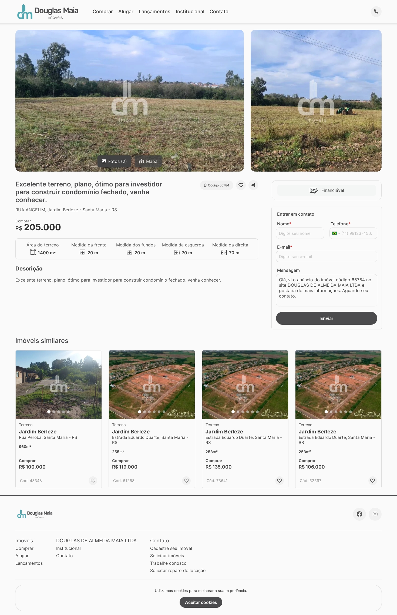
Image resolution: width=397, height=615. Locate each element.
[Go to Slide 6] (164, 411)
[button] (59, 384)
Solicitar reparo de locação (178, 570)
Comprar (103, 11)
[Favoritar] (241, 185)
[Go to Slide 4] (63, 411)
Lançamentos (154, 11)
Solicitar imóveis (167, 555)
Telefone (341, 223)
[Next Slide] (96, 384)
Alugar (125, 11)
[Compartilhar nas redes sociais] (253, 185)
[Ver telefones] (376, 11)
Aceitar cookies (201, 602)
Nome (284, 223)
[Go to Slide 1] (49, 411)
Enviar (326, 318)
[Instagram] (375, 514)
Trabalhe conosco (168, 563)
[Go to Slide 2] (53, 411)
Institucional (190, 11)
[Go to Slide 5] (68, 411)
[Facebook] (359, 514)
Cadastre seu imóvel (171, 548)
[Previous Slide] (21, 384)
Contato (219, 11)
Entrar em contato (295, 214)
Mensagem (288, 270)
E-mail (284, 247)
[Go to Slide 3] (58, 411)
